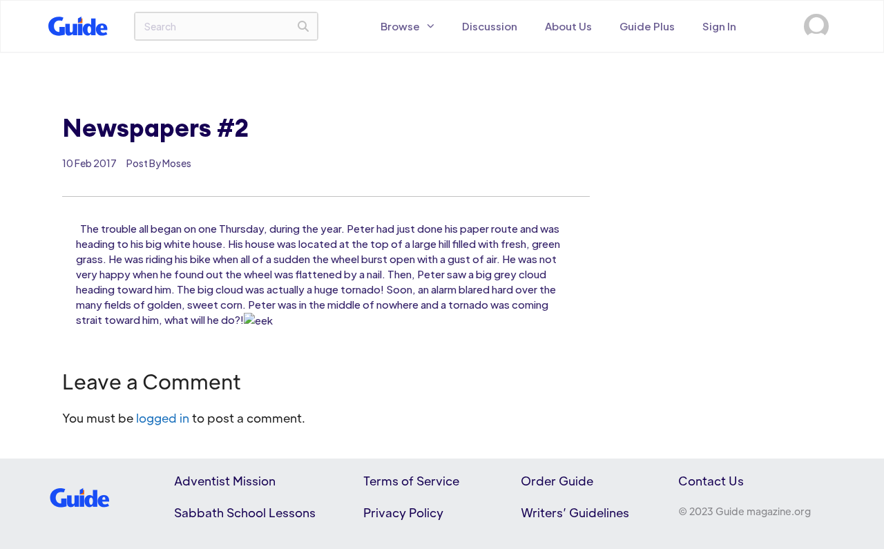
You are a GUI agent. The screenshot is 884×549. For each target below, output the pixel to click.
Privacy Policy (403, 512)
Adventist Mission (225, 480)
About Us (568, 25)
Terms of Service (411, 480)
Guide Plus (647, 25)
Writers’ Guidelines (575, 512)
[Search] (303, 26)
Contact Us (711, 480)
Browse (400, 25)
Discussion (489, 25)
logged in (162, 417)
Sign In (719, 25)
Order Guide (557, 480)
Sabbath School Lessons (245, 512)
